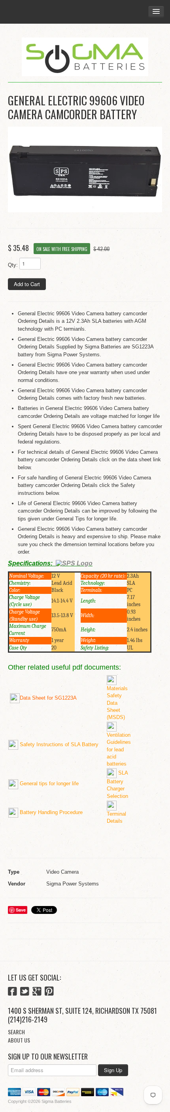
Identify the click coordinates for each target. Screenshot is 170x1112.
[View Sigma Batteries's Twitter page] (24, 992)
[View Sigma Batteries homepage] (85, 57)
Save (21, 910)
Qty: (13, 265)
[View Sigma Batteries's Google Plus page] (37, 992)
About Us (19, 1040)
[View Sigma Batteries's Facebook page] (12, 992)
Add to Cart (27, 284)
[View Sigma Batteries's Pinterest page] (49, 992)
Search (16, 1032)
